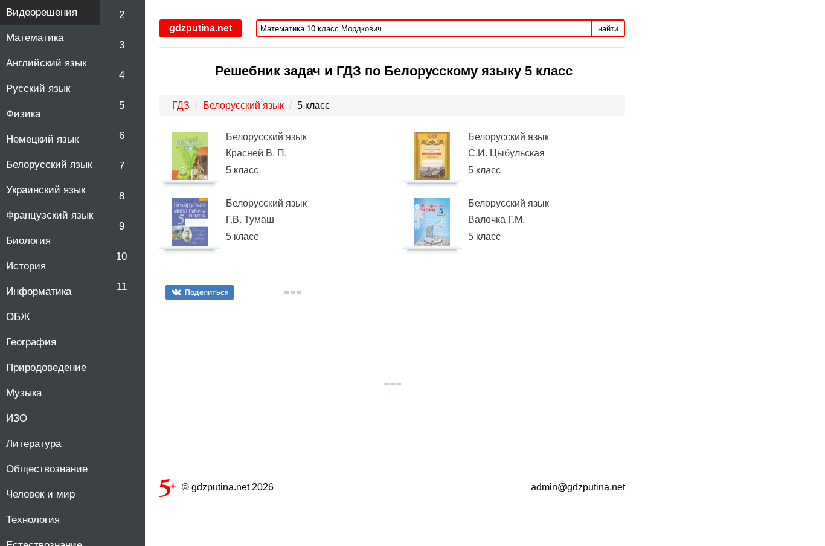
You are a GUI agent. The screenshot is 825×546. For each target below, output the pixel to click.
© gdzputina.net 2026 (228, 487)
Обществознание (47, 469)
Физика (23, 114)
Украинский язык (45, 190)
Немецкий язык (42, 139)
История (26, 266)
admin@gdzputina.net (578, 487)
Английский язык (46, 63)
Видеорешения (41, 12)
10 (121, 256)
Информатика (38, 291)
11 (122, 286)
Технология (33, 519)
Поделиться (207, 292)
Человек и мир (40, 494)
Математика (34, 37)
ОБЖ (18, 317)
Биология (28, 240)
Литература (33, 443)
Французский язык (49, 215)
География (31, 342)
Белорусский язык (49, 164)
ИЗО (16, 418)
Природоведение (46, 367)
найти (608, 28)
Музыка (24, 393)
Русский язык (38, 88)
